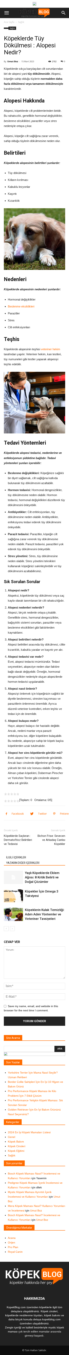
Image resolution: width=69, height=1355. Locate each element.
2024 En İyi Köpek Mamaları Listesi (29, 1132)
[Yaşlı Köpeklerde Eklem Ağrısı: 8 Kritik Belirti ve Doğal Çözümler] (13, 877)
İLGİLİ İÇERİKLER (16, 857)
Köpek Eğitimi (16, 1150)
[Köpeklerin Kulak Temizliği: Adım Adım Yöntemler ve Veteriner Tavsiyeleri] (13, 914)
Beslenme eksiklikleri (21, 306)
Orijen (11, 1242)
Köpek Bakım (16, 1141)
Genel (11, 1136)
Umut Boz (12, 61)
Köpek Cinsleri (16, 1146)
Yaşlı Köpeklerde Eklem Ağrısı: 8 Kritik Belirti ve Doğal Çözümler (42, 877)
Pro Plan (13, 1247)
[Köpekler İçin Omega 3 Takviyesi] (13, 895)
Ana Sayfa (9, 22)
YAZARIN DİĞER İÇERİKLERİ (22, 862)
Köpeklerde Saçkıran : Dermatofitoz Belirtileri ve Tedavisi (18, 840)
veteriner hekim (50, 349)
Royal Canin (15, 1251)
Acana (12, 1237)
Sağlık (21, 22)
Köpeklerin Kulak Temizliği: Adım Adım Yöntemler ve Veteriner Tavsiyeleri (44, 914)
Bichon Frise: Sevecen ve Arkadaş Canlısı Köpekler (51, 840)
